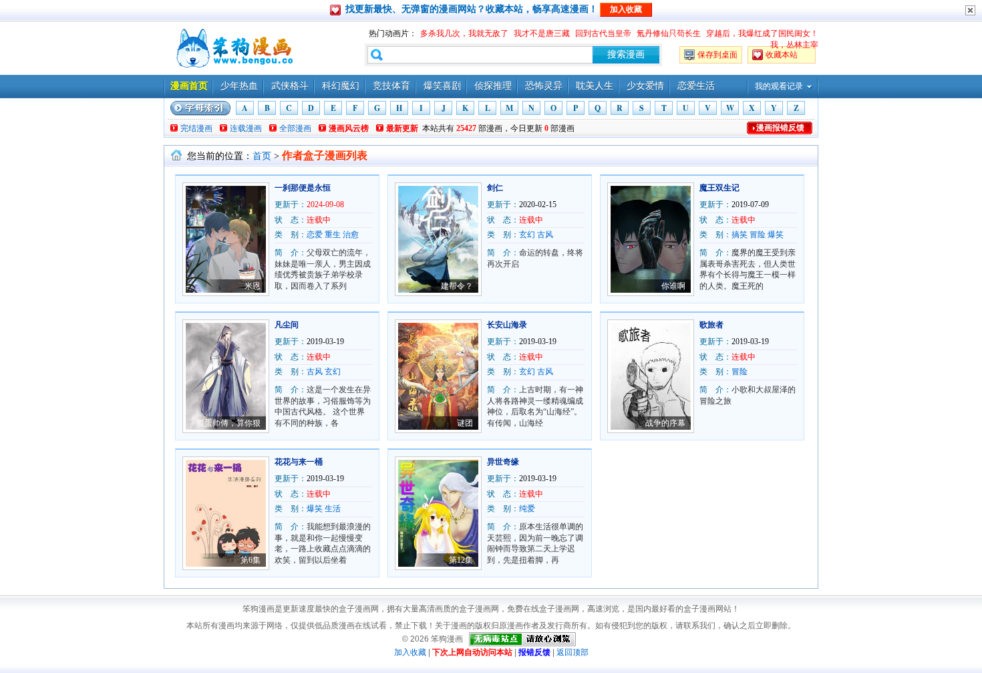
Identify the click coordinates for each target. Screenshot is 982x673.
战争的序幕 (665, 423)
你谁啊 (673, 286)
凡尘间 (287, 324)
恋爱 (315, 234)
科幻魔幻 (340, 86)
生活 (333, 508)
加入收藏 (410, 652)
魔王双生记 (719, 187)
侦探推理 (493, 86)
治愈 (351, 234)
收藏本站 (782, 54)
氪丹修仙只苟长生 (669, 33)
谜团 (465, 423)
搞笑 (739, 234)
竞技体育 (391, 86)
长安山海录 (507, 324)
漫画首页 (189, 86)
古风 (545, 234)
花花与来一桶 (299, 461)
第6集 (250, 560)
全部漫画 (295, 128)
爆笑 (776, 234)
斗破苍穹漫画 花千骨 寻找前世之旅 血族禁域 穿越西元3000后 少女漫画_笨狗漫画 (233, 48)
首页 (262, 156)
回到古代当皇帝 (603, 33)
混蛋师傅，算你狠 (228, 423)
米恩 (252, 286)
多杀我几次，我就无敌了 (464, 33)
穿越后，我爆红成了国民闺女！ (762, 33)
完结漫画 (196, 128)
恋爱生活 (696, 86)
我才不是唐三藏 (542, 33)
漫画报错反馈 (780, 127)
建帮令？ (457, 286)
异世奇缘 (503, 461)
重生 (333, 234)
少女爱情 (645, 86)
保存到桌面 (717, 54)
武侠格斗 (290, 86)
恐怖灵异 (543, 86)
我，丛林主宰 (794, 44)
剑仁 (495, 187)
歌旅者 (711, 324)
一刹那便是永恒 (303, 187)
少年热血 (239, 86)
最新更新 (402, 128)
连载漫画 (246, 128)
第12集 (461, 560)
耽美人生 (594, 86)
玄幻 (527, 234)
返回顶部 (572, 652)
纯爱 (527, 508)
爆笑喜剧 (442, 86)
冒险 (758, 234)
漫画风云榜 (349, 128)
